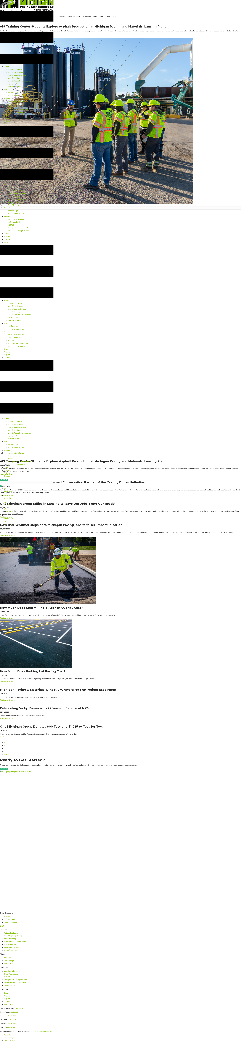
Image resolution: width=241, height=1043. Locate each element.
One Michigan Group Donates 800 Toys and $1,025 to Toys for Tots (51, 726)
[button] (1, 486)
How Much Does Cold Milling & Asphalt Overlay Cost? (41, 608)
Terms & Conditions (46, 1031)
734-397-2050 (20, 1008)
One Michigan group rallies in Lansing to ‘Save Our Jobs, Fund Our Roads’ (57, 503)
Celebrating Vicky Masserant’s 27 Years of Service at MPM (45, 708)
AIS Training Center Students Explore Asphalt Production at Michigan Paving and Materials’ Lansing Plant (83, 26)
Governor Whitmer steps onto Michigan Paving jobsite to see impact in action (61, 525)
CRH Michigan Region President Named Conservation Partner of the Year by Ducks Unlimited (72, 482)
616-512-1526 (14, 1012)
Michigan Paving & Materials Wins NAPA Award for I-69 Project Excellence (58, 689)
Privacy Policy (37, 1031)
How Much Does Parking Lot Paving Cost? (32, 671)
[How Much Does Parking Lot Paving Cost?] (36, 643)
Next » (6, 754)
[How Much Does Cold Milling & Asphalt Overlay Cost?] (48, 570)
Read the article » (7, 535)
